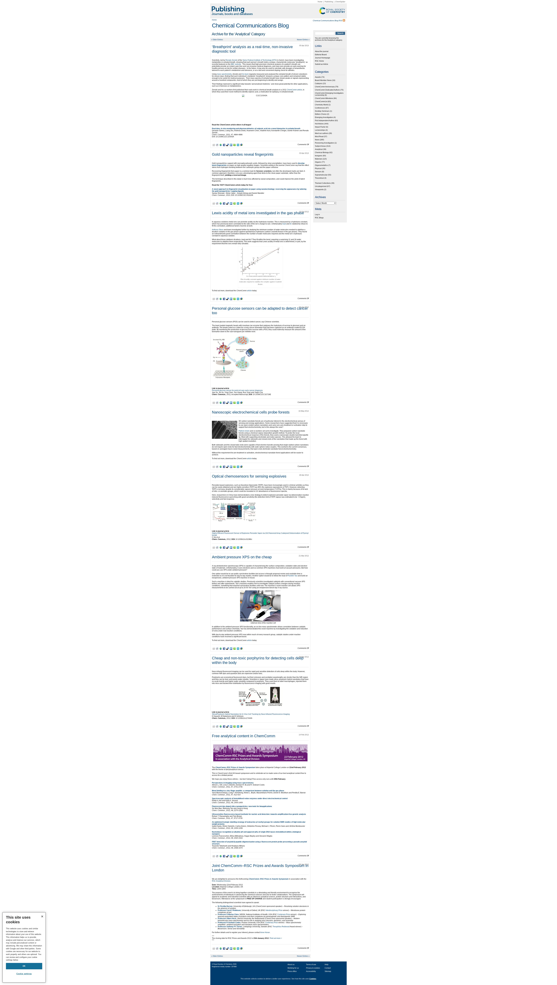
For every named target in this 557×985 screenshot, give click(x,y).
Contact (328, 968)
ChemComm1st (321, 102)
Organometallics (321, 165)
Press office (292, 971)
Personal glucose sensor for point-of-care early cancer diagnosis (237, 390)
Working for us (293, 968)
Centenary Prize (284, 914)
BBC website (236, 64)
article (294, 90)
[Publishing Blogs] (278, 11)
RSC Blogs (319, 218)
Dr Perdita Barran (225, 906)
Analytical (319, 149)
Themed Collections (323, 183)
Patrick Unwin (244, 431)
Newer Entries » (303, 40)
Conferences (320, 108)
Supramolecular (321, 175)
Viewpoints (319, 190)
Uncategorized (321, 186)
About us (290, 965)
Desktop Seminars (322, 111)
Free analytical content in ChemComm (243, 736)
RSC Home (319, 61)
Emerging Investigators (324, 117)
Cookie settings (24, 974)
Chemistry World (321, 105)
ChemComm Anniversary (325, 87)
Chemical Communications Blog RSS (328, 21)
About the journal (321, 51)
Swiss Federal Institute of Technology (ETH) (260, 60)
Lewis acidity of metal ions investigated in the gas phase (258, 213)
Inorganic (318, 156)
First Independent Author (324, 121)
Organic (318, 162)
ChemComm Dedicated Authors (327, 90)
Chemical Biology (322, 152)
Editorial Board (321, 55)
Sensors (318, 172)
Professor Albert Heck (227, 918)
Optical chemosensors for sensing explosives (249, 476)
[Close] (42, 916)
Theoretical (319, 178)
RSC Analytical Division (221, 881)
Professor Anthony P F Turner (230, 927)
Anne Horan (265, 932)
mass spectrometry (224, 74)
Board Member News (323, 80)
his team (245, 74)
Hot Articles (319, 124)
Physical (318, 168)
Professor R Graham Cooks (229, 923)
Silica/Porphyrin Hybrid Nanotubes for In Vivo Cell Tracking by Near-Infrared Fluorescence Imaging (251, 714)
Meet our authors (321, 133)
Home (320, 2)
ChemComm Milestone (324, 98)
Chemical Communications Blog (250, 25)
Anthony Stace (217, 230)
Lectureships (320, 130)
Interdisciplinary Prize (274, 910)
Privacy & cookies (313, 968)
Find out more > (276, 938)
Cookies (312, 979)
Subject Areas (320, 146)
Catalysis (318, 83)
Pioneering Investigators (324, 143)
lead (284, 224)
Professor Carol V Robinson (229, 910)
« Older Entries (217, 40)
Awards (318, 77)
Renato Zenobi (231, 60)
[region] (24, 947)
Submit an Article (321, 64)
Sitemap (328, 971)
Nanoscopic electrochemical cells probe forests (251, 412)
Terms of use (311, 965)
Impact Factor (320, 127)
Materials (318, 159)
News (317, 140)
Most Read (319, 137)
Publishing (329, 2)
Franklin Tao (292, 576)
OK (24, 966)
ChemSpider (340, 2)
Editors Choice (321, 114)
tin (291, 224)
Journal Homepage (322, 58)
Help (326, 965)
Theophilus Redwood (281, 927)
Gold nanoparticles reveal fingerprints (242, 154)
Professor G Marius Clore (228, 914)
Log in (317, 214)
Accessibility (311, 971)
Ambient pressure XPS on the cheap (242, 557)
